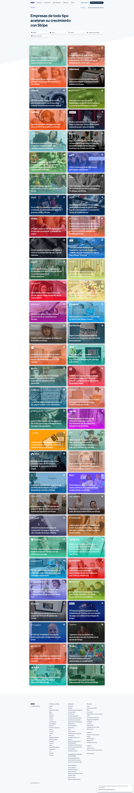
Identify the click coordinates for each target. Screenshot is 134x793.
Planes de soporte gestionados (94, 750)
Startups (70, 708)
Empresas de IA (72, 731)
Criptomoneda (52, 721)
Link (50, 735)
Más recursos (90, 729)
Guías (88, 706)
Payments (51, 741)
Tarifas (72, 2)
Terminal (51, 753)
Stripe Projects (71, 777)
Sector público (71, 749)
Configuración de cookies (93, 727)
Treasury (51, 755)
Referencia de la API (73, 769)
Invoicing (51, 731)
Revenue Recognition (54, 747)
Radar (50, 745)
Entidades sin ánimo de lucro (75, 745)
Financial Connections (54, 727)
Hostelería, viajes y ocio (73, 737)
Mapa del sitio (90, 725)
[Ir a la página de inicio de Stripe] (32, 704)
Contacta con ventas (96, 2)
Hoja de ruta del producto (93, 734)
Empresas (70, 706)
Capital (51, 714)
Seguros (70, 739)
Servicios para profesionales (75, 747)
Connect (51, 720)
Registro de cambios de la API (75, 773)
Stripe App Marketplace (74, 758)
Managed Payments (54, 737)
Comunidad (89, 712)
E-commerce (71, 714)
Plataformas (71, 727)
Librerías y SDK (71, 775)
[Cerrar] (131, 785)
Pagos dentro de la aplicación (75, 721)
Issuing (51, 733)
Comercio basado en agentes (75, 710)
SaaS (69, 729)
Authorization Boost (54, 710)
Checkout (51, 716)
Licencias (89, 723)
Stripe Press (90, 740)
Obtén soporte (90, 748)
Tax (50, 751)
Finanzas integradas (73, 716)
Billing (50, 712)
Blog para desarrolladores (74, 779)
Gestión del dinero (72, 725)
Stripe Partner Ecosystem (74, 760)
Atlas (50, 708)
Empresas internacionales (74, 720)
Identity (51, 729)
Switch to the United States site (106, 789)
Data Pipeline (52, 723)
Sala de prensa (90, 738)
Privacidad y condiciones (93, 717)
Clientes (32, 7)
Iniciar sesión (84, 2)
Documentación (72, 767)
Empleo (89, 736)
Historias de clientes (92, 708)
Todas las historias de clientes (96, 7)
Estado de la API (72, 771)
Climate (51, 718)
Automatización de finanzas (75, 718)
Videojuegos (71, 735)
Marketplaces (71, 723)
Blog (88, 710)
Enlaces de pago (53, 739)
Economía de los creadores (74, 733)
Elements (51, 725)
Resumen (83, 7)
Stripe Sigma (52, 749)
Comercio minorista (73, 751)
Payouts (51, 743)
